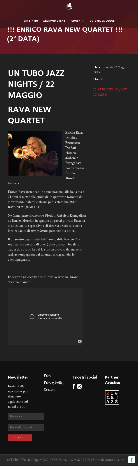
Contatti (78, 21)
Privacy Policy (54, 383)
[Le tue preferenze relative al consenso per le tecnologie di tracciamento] (131, 459)
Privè (47, 376)
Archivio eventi (54, 21)
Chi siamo (31, 21)
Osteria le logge (102, 21)
